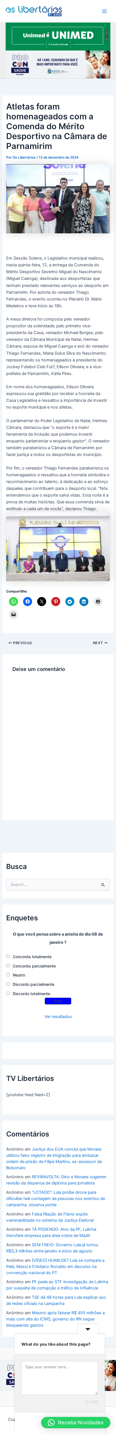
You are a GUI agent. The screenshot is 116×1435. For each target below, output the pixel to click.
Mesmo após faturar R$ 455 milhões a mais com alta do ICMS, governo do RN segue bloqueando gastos (55, 1319)
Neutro (19, 975)
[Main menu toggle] (104, 11)
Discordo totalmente (31, 993)
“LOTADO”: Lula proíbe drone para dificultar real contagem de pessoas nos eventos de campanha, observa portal (55, 1198)
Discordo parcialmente (33, 984)
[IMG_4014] (58, 64)
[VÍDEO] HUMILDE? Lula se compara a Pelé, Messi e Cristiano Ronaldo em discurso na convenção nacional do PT (55, 1266)
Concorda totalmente (32, 956)
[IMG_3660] (58, 36)
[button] (75, 1422)
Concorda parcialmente (34, 966)
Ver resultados (58, 1016)
